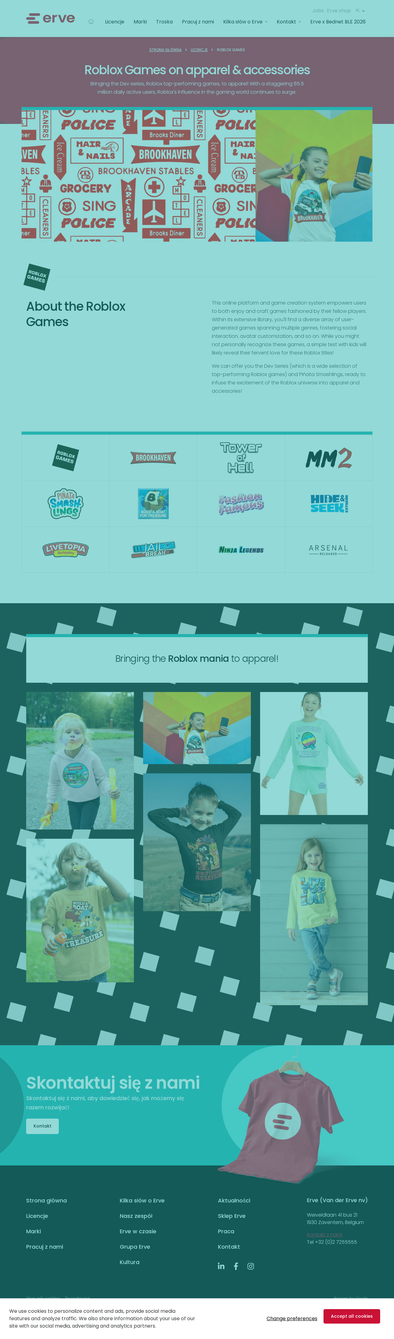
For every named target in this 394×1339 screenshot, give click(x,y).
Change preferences (292, 1318)
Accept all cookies (352, 1316)
